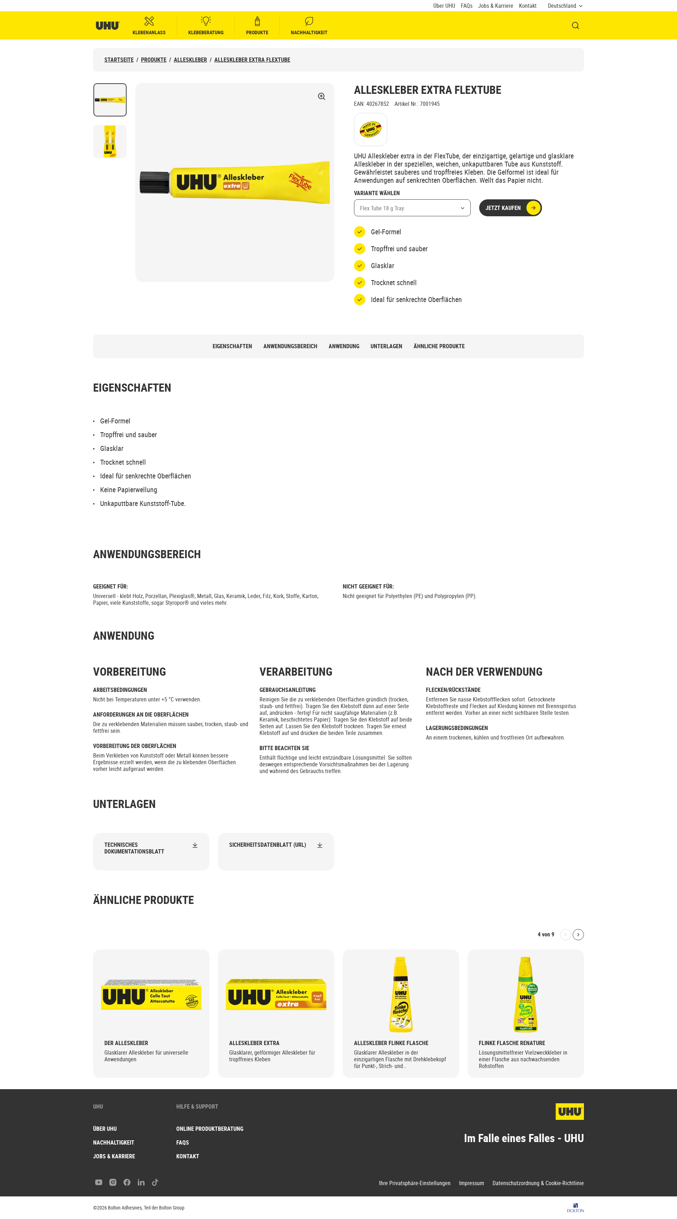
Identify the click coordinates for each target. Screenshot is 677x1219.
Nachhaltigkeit (309, 32)
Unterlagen (386, 346)
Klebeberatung (206, 32)
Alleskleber (190, 59)
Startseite (119, 59)
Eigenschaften (232, 346)
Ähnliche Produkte (439, 346)
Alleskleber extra (254, 1043)
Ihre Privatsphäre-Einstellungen (415, 1183)
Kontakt (528, 5)
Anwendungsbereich (290, 346)
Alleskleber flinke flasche (391, 1043)
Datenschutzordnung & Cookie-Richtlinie (538, 1183)
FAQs (466, 5)
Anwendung (344, 346)
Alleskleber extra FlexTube (252, 59)
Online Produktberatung (209, 1129)
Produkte (257, 32)
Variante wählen (377, 193)
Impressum (471, 1183)
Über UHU (444, 5)
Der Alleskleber (126, 1043)
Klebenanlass (149, 32)
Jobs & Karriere (495, 5)
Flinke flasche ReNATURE (512, 1043)
